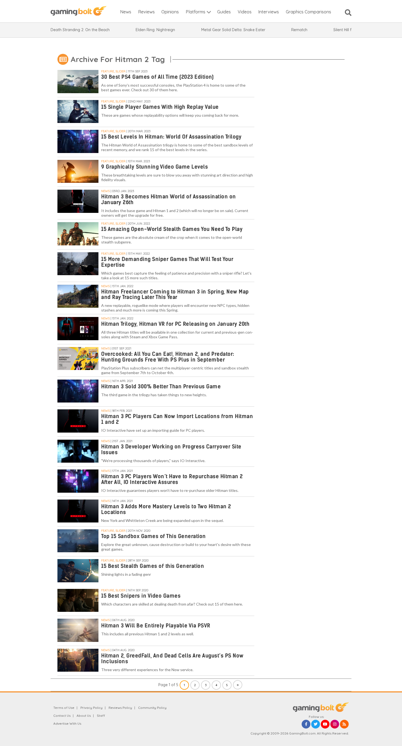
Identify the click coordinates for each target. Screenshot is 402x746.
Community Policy (152, 708)
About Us (84, 715)
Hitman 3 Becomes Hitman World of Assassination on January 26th (168, 199)
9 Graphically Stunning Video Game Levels (154, 167)
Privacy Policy (91, 708)
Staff (101, 715)
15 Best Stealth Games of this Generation (152, 566)
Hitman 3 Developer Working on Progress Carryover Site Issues (171, 450)
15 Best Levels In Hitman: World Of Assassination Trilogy (171, 137)
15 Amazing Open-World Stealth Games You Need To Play (172, 229)
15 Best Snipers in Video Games (140, 596)
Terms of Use (63, 708)
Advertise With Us (67, 723)
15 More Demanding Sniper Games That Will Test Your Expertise (167, 262)
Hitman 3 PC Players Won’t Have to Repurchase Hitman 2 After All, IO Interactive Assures (172, 479)
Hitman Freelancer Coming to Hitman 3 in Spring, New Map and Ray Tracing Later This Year (175, 295)
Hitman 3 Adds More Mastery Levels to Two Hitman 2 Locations (166, 509)
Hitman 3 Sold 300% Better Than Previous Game (161, 386)
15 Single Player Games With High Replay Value (160, 107)
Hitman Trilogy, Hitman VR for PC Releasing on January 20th (175, 324)
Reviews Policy (120, 708)
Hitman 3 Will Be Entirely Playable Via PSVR (155, 625)
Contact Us (62, 715)
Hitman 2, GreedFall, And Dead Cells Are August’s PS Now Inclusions (172, 659)
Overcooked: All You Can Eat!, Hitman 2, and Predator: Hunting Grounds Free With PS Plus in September (167, 357)
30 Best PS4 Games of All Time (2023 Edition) (157, 77)
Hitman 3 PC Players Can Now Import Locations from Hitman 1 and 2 (177, 419)
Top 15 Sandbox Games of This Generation (153, 536)
